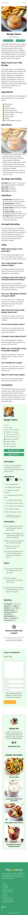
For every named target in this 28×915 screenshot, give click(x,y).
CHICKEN (5, 885)
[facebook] (2, 907)
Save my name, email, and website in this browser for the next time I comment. (13, 695)
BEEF (4, 883)
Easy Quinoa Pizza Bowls (14, 822)
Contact (6, 895)
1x (16, 479)
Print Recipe (15, 450)
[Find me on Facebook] (13, 743)
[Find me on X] (15, 743)
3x (21, 479)
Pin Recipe (15, 454)
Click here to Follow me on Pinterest (14, 640)
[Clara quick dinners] (5, 2)
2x (19, 479)
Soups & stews (7, 891)
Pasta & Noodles (8, 889)
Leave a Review (20, 40)
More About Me (14, 746)
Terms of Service (8, 899)
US (8, 479)
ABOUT (5, 893)
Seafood (5, 887)
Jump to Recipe (9, 40)
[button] (23, 2)
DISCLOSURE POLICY (8, 901)
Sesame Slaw (14, 777)
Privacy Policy (7, 897)
